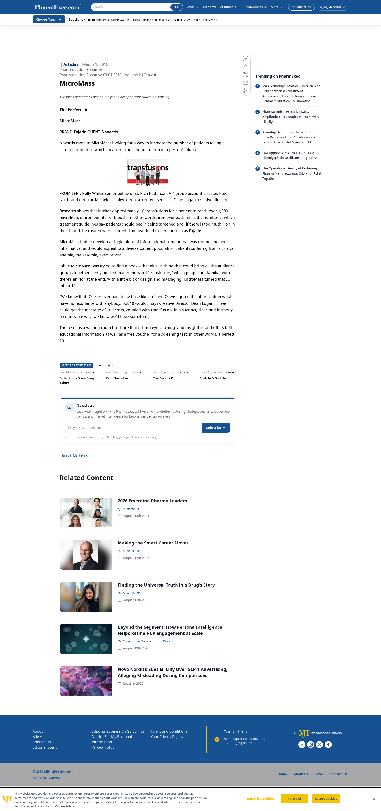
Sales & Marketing (74, 455)
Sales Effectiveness (206, 20)
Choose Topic (46, 19)
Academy (209, 7)
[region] (190, 799)
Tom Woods (164, 641)
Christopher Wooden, (138, 641)
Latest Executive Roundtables (151, 20)
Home (282, 774)
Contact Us (42, 741)
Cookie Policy (64, 806)
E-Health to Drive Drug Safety (77, 380)
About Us (301, 774)
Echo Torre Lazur (119, 378)
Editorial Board (45, 747)
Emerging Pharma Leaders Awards (108, 20)
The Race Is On (164, 378)
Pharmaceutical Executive (81, 69)
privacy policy (148, 437)
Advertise (40, 736)
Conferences (253, 7)
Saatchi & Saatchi (213, 378)
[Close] (374, 798)
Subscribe (213, 427)
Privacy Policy (103, 747)
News (190, 7)
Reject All (295, 799)
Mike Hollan (131, 508)
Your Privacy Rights (167, 736)
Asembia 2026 (181, 20)
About (38, 731)
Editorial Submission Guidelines (118, 731)
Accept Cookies (326, 799)
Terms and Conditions (169, 731)
